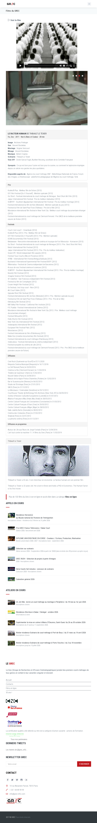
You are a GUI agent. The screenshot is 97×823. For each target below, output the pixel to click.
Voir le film (15, 20)
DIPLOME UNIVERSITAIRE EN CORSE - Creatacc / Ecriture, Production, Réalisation (48, 538)
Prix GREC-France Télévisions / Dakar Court (33, 528)
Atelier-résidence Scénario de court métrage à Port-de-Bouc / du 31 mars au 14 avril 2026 (51, 632)
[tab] (46, 20)
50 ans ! (9, 692)
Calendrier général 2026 (25, 579)
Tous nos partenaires (19, 739)
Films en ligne (11, 688)
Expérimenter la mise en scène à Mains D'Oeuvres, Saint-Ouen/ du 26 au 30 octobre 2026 (51, 622)
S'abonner (84, 764)
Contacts (9, 684)
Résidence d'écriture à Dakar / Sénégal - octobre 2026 (37, 612)
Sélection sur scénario (25, 548)
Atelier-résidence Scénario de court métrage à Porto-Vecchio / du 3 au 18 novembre (49, 643)
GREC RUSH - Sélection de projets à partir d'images (36, 559)
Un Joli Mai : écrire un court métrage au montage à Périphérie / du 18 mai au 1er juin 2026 (51, 602)
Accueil (8, 680)
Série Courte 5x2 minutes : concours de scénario (35, 569)
